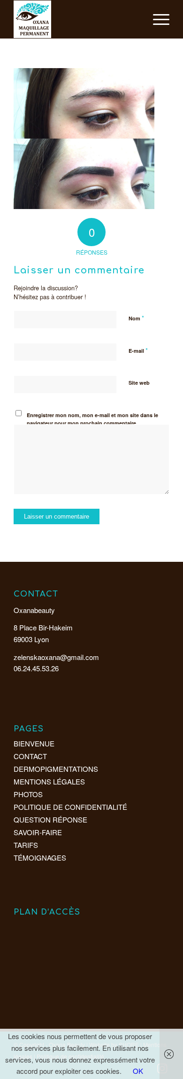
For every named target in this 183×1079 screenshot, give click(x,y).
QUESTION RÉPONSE (50, 819)
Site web (139, 382)
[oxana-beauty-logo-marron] (76, 19)
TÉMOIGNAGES (40, 857)
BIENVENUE (34, 743)
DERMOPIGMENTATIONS (56, 769)
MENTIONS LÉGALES (49, 781)
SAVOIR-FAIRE (38, 832)
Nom (136, 317)
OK (138, 1071)
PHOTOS (28, 794)
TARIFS (26, 845)
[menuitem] (156, 19)
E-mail (138, 350)
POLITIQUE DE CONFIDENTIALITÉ (70, 807)
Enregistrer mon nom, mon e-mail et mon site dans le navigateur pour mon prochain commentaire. (92, 419)
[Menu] (156, 19)
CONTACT (30, 756)
